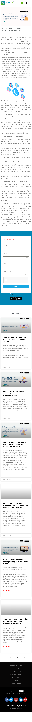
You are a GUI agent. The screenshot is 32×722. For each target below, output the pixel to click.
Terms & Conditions (16, 674)
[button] (28, 3)
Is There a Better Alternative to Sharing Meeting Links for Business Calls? (15, 562)
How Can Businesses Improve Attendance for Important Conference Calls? (14, 393)
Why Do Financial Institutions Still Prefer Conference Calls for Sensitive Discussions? (15, 444)
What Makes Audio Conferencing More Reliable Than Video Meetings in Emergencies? (15, 621)
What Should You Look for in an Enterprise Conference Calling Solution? (14, 339)
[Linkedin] (21, 699)
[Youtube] (25, 699)
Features (16, 668)
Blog (16, 681)
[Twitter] (11, 699)
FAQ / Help (16, 677)
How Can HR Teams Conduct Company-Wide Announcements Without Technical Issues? (15, 506)
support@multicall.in (19, 706)
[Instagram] (16, 699)
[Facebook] (7, 699)
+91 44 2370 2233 (19, 691)
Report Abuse (16, 684)
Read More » (6, 363)
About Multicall (16, 665)
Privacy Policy (16, 671)
